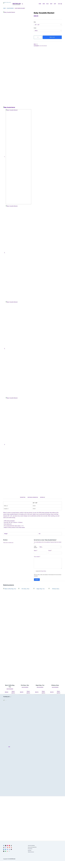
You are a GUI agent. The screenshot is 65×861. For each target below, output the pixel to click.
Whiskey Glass (55, 685)
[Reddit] (7, 847)
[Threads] (3, 851)
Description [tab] (22, 497)
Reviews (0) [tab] (42, 497)
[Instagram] (7, 845)
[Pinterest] (11, 847)
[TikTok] (11, 845)
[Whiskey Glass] (55, 635)
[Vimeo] (9, 851)
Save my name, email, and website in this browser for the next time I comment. (47, 575)
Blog (47, 3)
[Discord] (9, 849)
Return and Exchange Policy (32, 847)
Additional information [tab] (33, 497)
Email (50, 550)
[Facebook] (3, 845)
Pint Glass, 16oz (25, 685)
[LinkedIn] (3, 849)
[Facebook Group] (7, 849)
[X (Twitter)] (5, 845)
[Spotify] (5, 851)
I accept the (41, 571)
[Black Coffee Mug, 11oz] (9, 635)
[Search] (22, 3)
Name (35, 550)
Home (40, 3)
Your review (37, 556)
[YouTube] (9, 845)
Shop (51, 3)
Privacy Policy (43, 571)
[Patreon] (9, 847)
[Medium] (3, 847)
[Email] (11, 849)
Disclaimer (29, 850)
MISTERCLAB (17, 3)
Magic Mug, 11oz (40, 685)
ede (9, 746)
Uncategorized (43, 45)
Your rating (35, 547)
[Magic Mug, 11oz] (40, 635)
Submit (36, 579)
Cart (55, 3)
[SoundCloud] (7, 851)
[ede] (5, 746)
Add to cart (52, 37)
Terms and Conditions (31, 845)
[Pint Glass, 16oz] (25, 635)
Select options (13, 692)
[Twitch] (5, 847)
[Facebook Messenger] (5, 849)
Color (35, 27)
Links (44, 3)
